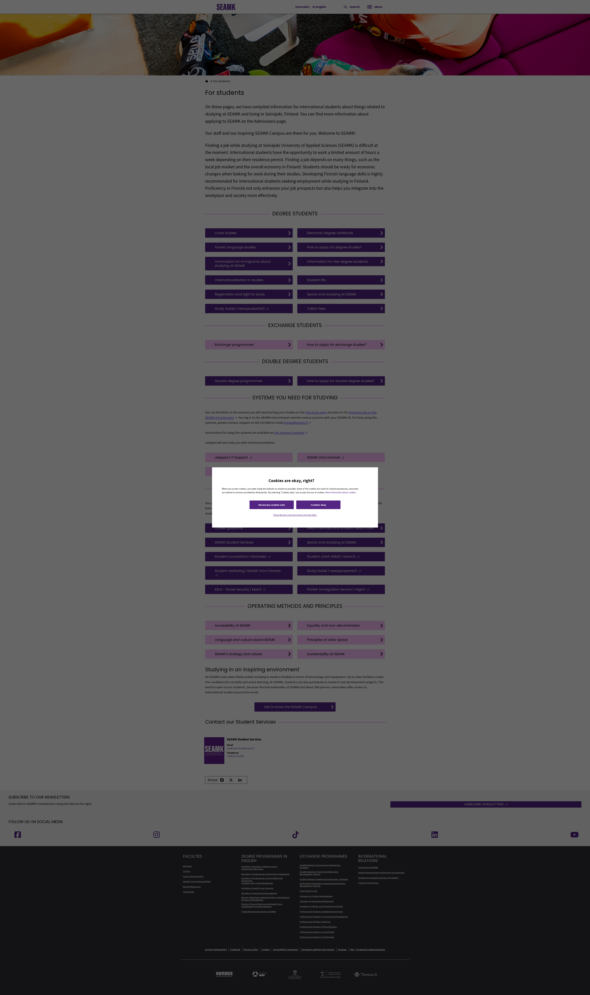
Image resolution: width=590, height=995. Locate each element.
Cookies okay (318, 504)
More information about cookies (340, 492)
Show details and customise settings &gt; (295, 515)
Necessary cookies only (271, 504)
